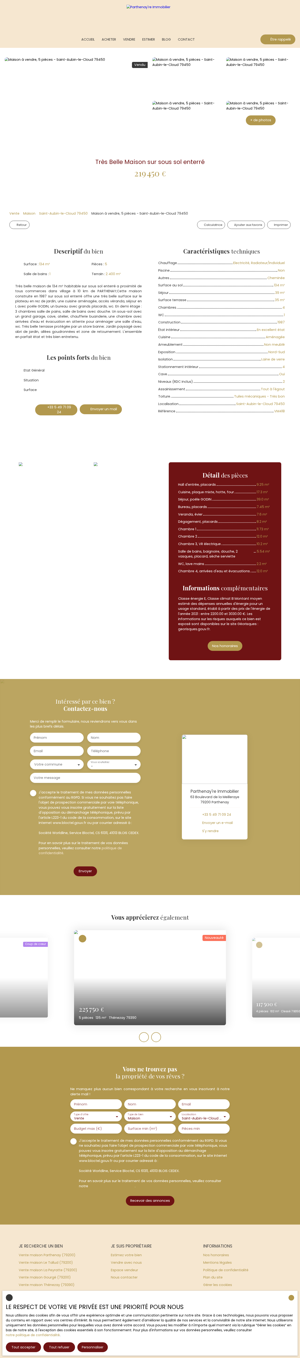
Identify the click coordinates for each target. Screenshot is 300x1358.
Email (38, 751)
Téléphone (100, 751)
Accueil (88, 39)
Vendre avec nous (126, 1262)
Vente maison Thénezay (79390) (47, 1284)
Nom (95, 738)
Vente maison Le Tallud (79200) (46, 1262)
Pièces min (191, 1129)
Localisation (189, 1114)
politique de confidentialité (112, 1186)
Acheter (109, 39)
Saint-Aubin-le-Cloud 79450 (63, 213)
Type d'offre (81, 1114)
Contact (186, 39)
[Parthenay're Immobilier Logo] (150, 15)
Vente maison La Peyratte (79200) (48, 1270)
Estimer (148, 39)
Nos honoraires (216, 1255)
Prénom (40, 738)
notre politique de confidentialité (33, 1335)
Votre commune (48, 764)
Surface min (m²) (142, 1129)
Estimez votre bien (126, 1255)
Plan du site (213, 1277)
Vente (14, 213)
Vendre (129, 39)
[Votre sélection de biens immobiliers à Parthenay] (6, 39)
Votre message (47, 778)
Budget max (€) (88, 1129)
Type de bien (135, 1114)
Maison (29, 213)
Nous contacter (124, 1277)
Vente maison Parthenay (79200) (47, 1255)
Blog (166, 39)
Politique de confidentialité (225, 1270)
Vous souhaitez (100, 762)
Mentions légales (217, 1262)
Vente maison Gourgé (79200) (45, 1277)
